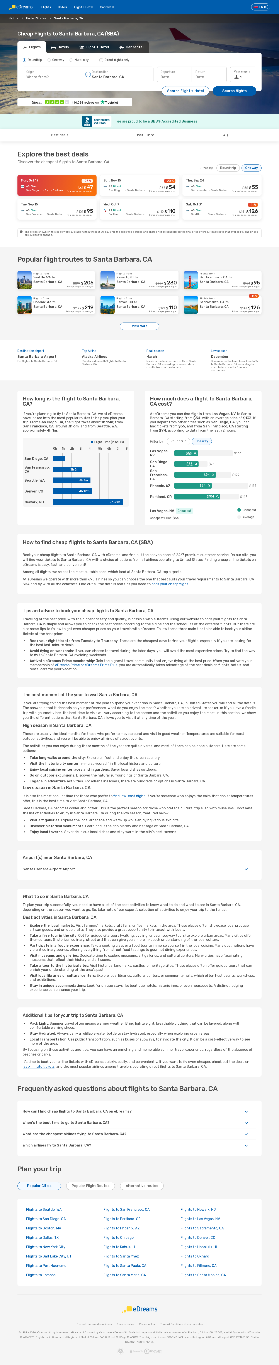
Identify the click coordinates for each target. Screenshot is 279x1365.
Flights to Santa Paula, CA (125, 1266)
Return (200, 72)
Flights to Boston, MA (43, 1228)
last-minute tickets (38, 1066)
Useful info (145, 135)
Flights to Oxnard (195, 1256)
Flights (46, 7)
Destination (100, 72)
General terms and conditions (94, 1324)
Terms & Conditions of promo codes (181, 1324)
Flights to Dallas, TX (42, 1238)
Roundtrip (228, 168)
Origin (30, 72)
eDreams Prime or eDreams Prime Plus (86, 665)
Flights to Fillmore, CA (199, 1266)
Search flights (234, 91)
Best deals (59, 135)
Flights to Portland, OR (122, 1219)
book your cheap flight (169, 584)
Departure (168, 72)
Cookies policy (125, 1324)
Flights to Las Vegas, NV (200, 1219)
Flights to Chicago (119, 1238)
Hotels (62, 7)
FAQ (224, 135)
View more (139, 326)
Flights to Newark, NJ (198, 1209)
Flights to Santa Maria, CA (125, 1275)
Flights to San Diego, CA (46, 1219)
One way (251, 168)
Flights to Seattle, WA (44, 1209)
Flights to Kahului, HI (120, 1247)
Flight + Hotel (83, 7)
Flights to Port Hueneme (46, 1266)
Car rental (107, 7)
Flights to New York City (45, 1247)
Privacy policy (147, 1324)
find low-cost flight (129, 796)
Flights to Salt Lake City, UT (48, 1256)
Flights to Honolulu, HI (199, 1247)
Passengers (242, 71)
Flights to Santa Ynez (121, 1256)
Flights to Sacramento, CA (202, 1228)
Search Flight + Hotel (185, 91)
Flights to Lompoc (41, 1275)
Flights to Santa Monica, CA (203, 1275)
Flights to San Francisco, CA (127, 1209)
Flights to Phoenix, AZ (122, 1228)
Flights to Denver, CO (198, 1238)
